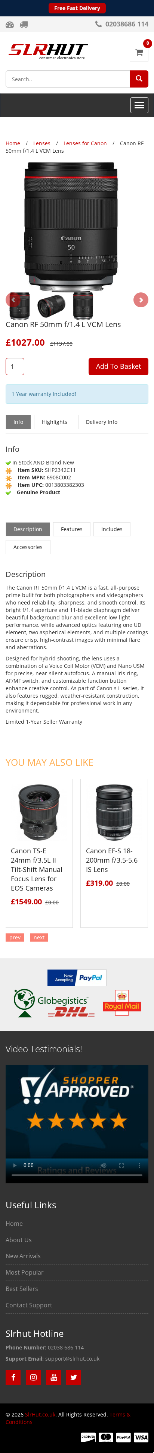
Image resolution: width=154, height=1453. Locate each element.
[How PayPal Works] (76, 977)
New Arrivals (23, 1256)
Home (14, 1223)
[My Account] (11, 24)
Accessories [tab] (28, 547)
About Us (19, 1240)
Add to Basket (118, 366)
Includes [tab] (112, 529)
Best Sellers (22, 1289)
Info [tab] (18, 421)
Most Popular (25, 1272)
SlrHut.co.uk (40, 1414)
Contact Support (29, 1305)
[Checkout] (24, 24)
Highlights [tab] (54, 421)
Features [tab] (72, 529)
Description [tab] (27, 529)
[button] (139, 78)
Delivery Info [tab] (101, 421)
